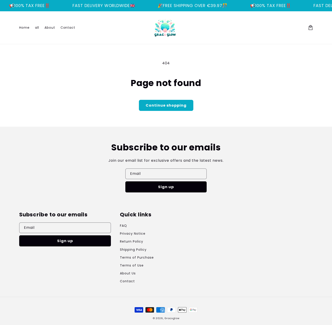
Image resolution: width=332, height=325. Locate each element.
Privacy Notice (132, 233)
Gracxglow (171, 318)
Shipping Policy (133, 249)
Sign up (166, 186)
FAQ (123, 225)
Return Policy (131, 241)
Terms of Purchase (137, 257)
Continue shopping (166, 105)
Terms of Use (132, 265)
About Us (128, 273)
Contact (127, 281)
